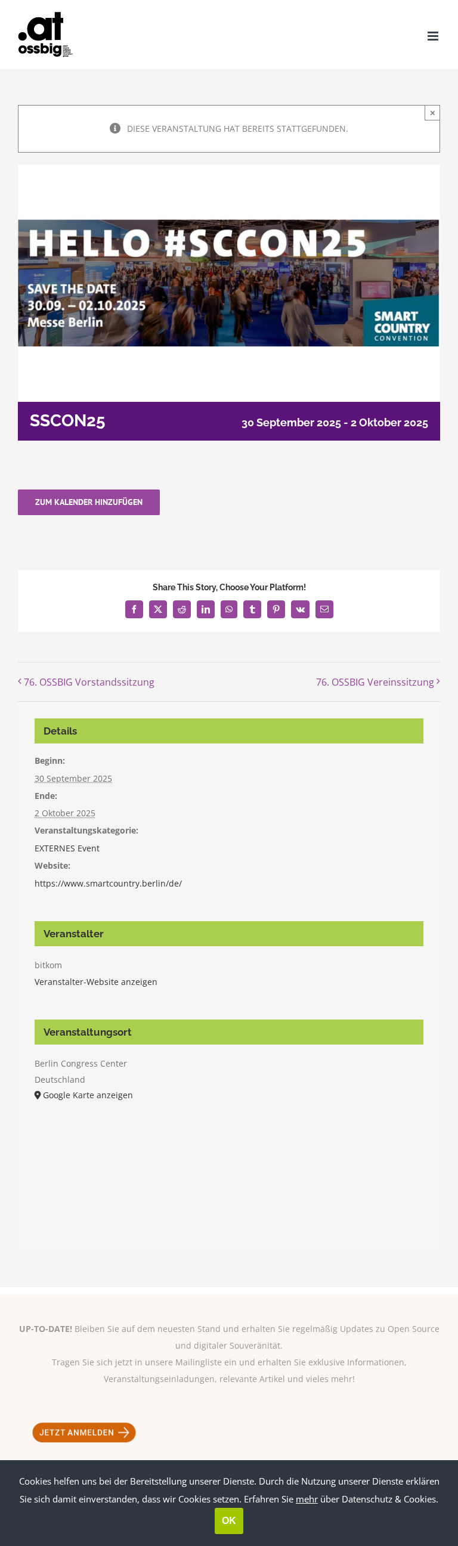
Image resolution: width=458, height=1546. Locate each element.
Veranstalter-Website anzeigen (96, 981)
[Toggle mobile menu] (434, 36)
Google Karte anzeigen (88, 1095)
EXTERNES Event (67, 848)
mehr (307, 1499)
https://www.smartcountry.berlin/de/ (108, 883)
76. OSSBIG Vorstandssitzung (89, 682)
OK (229, 1521)
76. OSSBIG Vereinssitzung (375, 682)
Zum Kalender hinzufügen (89, 502)
